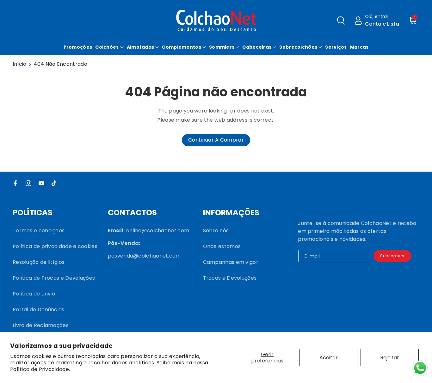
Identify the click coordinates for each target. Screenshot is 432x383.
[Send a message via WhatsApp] (420, 368)
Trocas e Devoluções (230, 278)
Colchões (107, 47)
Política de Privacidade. (40, 369)
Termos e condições (39, 230)
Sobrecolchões (298, 47)
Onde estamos (222, 246)
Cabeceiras (256, 47)
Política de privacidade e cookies (55, 246)
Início (20, 64)
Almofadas (140, 47)
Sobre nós (216, 230)
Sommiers (221, 47)
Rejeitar (389, 357)
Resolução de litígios (39, 262)
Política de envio (34, 293)
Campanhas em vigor (230, 262)
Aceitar (328, 357)
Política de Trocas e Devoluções (54, 278)
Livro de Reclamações (41, 325)
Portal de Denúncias (39, 309)
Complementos (181, 47)
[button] (341, 20)
